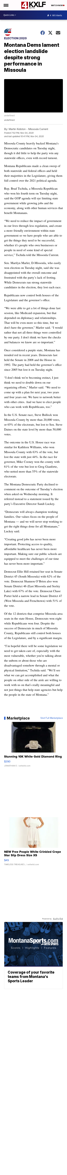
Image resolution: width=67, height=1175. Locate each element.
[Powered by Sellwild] (58, 919)
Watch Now (57, 5)
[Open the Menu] (6, 5)
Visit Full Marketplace (51, 718)
